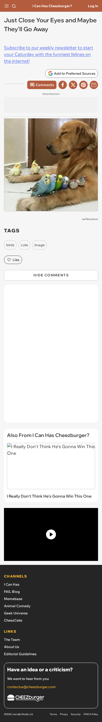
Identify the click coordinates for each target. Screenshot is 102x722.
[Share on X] (73, 85)
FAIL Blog (12, 591)
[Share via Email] (94, 85)
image (39, 245)
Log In (93, 6)
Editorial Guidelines (20, 654)
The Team (12, 639)
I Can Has (11, 584)
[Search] (13, 5)
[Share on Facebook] (62, 85)
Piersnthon (91, 219)
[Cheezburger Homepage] (51, 699)
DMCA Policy (90, 714)
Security (75, 714)
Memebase (13, 599)
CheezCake (13, 620)
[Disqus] (51, 356)
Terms (53, 714)
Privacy (64, 714)
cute (24, 245)
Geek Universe (16, 613)
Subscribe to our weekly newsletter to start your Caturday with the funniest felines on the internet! (48, 54)
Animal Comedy (17, 606)
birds (10, 245)
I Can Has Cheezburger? (52, 6)
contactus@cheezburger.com (31, 687)
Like (16, 260)
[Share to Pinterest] (83, 85)
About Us (11, 647)
